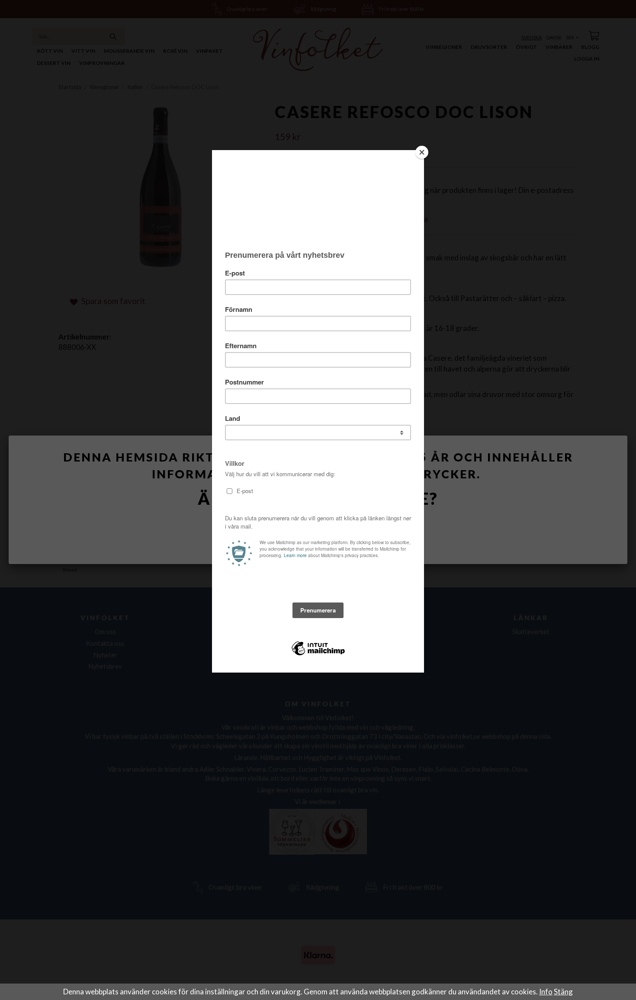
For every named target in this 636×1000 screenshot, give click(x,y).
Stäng (563, 991)
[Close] (421, 152)
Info (545, 991)
